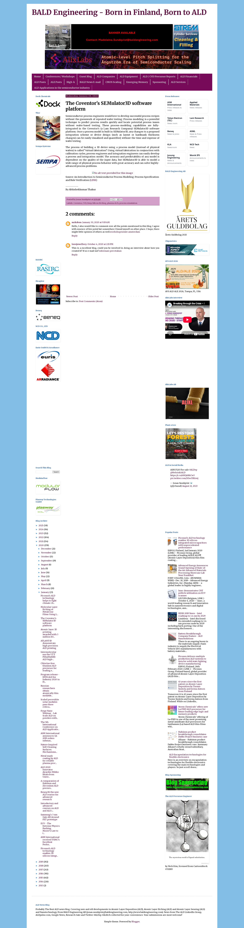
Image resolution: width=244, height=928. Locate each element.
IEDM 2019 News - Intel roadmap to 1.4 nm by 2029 (191, 614)
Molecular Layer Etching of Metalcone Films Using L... (49, 611)
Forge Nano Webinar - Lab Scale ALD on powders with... (49, 714)
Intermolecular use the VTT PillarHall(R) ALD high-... (48, 656)
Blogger (136, 921)
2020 (41, 545)
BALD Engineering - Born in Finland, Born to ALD (119, 12)
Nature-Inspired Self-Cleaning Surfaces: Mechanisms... (49, 748)
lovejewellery (79, 244)
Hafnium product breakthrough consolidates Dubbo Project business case (192, 734)
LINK (93, 180)
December (46, 548)
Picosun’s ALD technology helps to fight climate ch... (48, 599)
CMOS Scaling (113, 82)
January (45, 592)
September (46, 560)
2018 (41, 865)
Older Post (153, 296)
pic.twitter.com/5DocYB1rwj (184, 478)
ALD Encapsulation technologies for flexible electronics (187, 755)
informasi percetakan (110, 251)
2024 (41, 529)
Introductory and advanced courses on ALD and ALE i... (50, 807)
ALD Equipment (129, 76)
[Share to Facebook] (118, 199)
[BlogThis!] (113, 199)
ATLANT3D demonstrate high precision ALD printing (49, 644)
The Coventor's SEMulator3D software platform (48, 622)
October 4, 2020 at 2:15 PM (100, 244)
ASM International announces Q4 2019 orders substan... (50, 737)
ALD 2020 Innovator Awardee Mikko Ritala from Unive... (50, 772)
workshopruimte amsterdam (125, 232)
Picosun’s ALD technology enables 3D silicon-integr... (49, 852)
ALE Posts (56, 82)
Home (37, 76)
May (43, 576)
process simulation (128, 203)
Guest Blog (85, 76)
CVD (84, 203)
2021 (41, 541)
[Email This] (111, 199)
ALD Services (178, 82)
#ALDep (193, 469)
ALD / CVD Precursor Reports (159, 76)
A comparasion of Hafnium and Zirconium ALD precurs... (50, 784)
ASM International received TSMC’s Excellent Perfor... (50, 841)
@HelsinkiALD (177, 472)
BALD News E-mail (90, 82)
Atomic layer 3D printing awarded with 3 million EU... (49, 633)
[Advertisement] (48, 217)
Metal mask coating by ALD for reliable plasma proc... (49, 759)
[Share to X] (116, 199)
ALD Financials (188, 76)
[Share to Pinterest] (121, 199)
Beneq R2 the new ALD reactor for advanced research (50, 796)
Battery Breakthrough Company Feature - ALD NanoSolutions (190, 636)
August (45, 564)
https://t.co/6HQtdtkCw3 (182, 475)
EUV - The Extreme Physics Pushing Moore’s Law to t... (50, 828)
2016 (41, 873)
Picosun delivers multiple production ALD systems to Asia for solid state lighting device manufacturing (192, 660)
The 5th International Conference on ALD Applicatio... (50, 726)
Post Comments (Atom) (91, 301)
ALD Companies (106, 76)
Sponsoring (159, 82)
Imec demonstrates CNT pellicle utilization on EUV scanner (191, 593)
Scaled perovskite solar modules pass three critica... (50, 703)
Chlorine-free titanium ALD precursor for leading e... (49, 667)
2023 (41, 533)
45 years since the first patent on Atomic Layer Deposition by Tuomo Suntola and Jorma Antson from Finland (191, 686)
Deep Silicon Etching (96, 203)
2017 (41, 869)
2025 (41, 525)
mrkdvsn (77, 222)
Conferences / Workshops (60, 76)
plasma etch (113, 203)
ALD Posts (40, 82)
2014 (41, 881)
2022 (41, 537)
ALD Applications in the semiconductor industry (62, 87)
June (43, 572)
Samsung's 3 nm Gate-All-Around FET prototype (50, 817)
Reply (75, 235)
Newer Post (72, 296)
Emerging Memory (137, 82)
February (46, 588)
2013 (41, 885)
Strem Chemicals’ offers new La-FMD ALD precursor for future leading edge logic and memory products (193, 710)
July (43, 568)
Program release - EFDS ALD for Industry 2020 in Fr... (50, 678)
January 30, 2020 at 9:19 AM (96, 222)
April (44, 580)
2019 (41, 861)
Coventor (77, 203)
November (46, 552)
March (44, 584)
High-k (71, 82)
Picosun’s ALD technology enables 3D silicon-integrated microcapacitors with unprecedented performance (192, 543)
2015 (41, 877)
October (45, 556)
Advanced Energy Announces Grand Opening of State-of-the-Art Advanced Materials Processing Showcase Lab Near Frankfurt (193, 570)
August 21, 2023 (189, 486)
